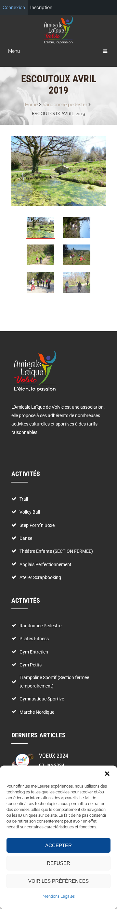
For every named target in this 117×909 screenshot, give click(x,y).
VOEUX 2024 (53, 755)
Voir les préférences (58, 881)
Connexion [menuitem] (14, 7)
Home (31, 104)
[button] (107, 773)
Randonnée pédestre (65, 104)
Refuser (58, 863)
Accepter (58, 845)
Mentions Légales (59, 896)
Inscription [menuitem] (41, 7)
